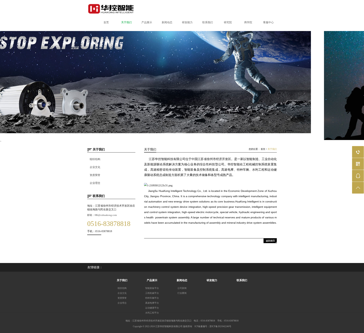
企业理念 (95, 183)
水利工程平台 (152, 312)
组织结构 (95, 159)
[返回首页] (270, 242)
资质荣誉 (95, 175)
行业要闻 (182, 293)
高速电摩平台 (152, 303)
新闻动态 (182, 280)
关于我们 (272, 149)
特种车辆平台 (152, 298)
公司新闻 (182, 288)
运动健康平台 (152, 308)
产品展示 (152, 280)
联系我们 (242, 280)
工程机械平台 (152, 293)
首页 (263, 149)
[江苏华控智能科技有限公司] (111, 13)
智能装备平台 (152, 288)
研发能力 (212, 280)
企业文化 (95, 167)
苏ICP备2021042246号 (220, 326)
